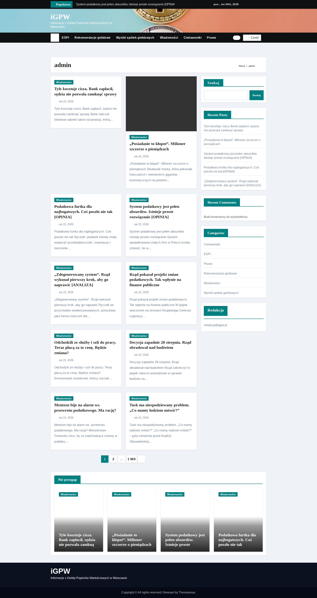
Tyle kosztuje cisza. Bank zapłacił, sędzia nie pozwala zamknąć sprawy (77, 542)
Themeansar (187, 592)
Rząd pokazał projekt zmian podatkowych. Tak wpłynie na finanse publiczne (155, 279)
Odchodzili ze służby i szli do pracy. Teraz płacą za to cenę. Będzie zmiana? (85, 347)
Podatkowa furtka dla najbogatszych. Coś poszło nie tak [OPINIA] (83, 211)
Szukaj (213, 83)
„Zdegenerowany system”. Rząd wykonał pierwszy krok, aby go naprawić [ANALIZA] (82, 279)
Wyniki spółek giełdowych (135, 37)
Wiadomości (169, 37)
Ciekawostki (193, 37)
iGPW (60, 17)
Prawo (211, 37)
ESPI (65, 37)
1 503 (131, 459)
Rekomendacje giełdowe (92, 37)
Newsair (168, 592)
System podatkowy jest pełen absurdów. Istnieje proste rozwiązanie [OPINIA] (154, 211)
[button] (265, 37)
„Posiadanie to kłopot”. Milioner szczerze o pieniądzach (131, 540)
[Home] (55, 38)
